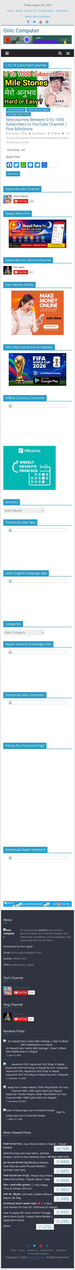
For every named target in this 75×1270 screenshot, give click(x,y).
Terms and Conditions (37, 16)
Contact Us (30, 10)
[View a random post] (68, 53)
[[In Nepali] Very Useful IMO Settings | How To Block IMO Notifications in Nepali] (37, 1041)
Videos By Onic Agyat (38, 109)
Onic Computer (21, 30)
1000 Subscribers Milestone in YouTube (49, 137)
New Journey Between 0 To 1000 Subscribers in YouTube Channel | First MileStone (36, 124)
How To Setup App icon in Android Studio (35, 1113)
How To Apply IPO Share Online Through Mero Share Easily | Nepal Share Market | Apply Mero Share (27, 1216)
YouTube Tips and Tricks (17, 142)
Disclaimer (62, 10)
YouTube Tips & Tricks (18, 114)
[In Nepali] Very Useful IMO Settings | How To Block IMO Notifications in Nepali (36, 1050)
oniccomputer (39, 133)
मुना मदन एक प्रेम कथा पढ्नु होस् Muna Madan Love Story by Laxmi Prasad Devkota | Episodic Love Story (25, 1166)
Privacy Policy (46, 10)
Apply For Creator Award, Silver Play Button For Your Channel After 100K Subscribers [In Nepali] (36, 1095)
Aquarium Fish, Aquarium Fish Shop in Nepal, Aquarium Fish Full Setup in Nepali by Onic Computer (37, 1072)
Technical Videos (16, 109)
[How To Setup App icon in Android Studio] (29, 1110)
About (19, 10)
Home (10, 10)
